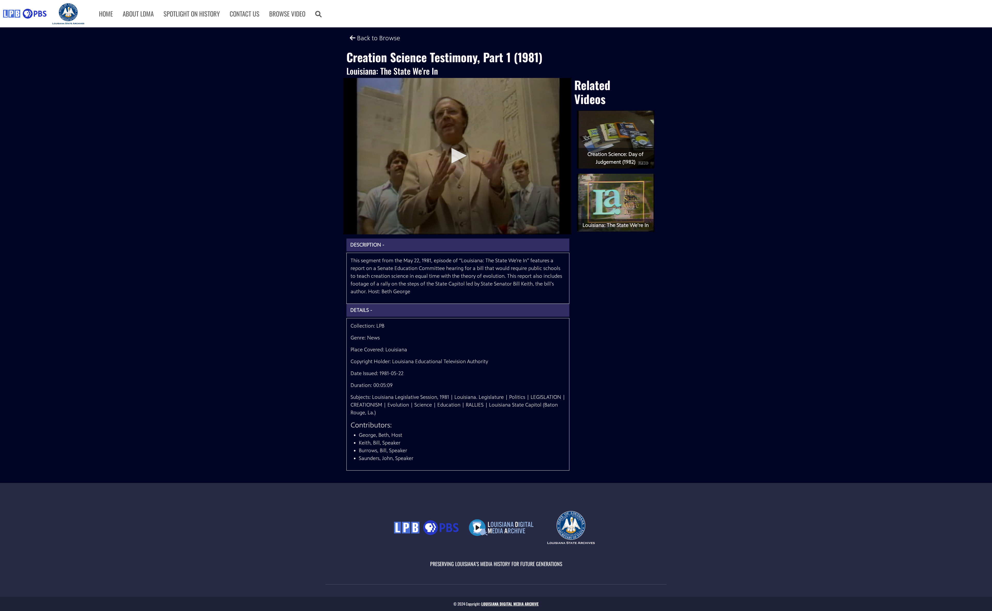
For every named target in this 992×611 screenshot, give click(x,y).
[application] (457, 156)
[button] (318, 14)
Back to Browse (377, 38)
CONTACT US (244, 13)
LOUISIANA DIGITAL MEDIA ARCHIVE (510, 604)
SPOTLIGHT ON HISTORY (192, 13)
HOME (106, 13)
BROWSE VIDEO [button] (287, 13)
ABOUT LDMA (138, 13)
